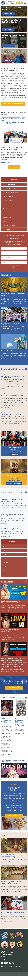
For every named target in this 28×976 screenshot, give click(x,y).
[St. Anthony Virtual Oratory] (19, 936)
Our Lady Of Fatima (7, 953)
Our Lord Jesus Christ (9, 188)
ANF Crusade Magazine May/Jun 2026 (6, 721)
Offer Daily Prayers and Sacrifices (13, 122)
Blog (4, 550)
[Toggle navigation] (25, 3)
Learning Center (6, 954)
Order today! (14, 816)
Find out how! (14, 688)
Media (3, 956)
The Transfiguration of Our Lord (12, 396)
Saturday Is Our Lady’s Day (11, 414)
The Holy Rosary (8, 196)
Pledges (5, 566)
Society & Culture (8, 200)
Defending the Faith (9, 205)
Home (3, 951)
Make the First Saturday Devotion (11, 124)
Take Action (5, 958)
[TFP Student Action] (12, 945)
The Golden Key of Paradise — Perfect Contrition (19, 722)
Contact (10, 966)
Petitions (5, 562)
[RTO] (5, 945)
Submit (14, 267)
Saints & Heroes (7, 217)
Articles (5, 546)
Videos (5, 575)
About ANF (4, 966)
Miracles (5, 213)
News (4, 554)
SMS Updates (14, 167)
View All (21, 369)
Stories (5, 571)
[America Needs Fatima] (5, 936)
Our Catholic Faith (8, 229)
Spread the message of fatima (13, 104)
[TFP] (12, 936)
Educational (6, 209)
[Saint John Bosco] (19, 945)
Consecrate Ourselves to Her (11, 117)
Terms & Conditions (6, 968)
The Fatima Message (9, 184)
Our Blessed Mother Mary (10, 192)
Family (5, 221)
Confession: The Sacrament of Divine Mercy (13, 376)
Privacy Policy (17, 966)
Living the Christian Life (9, 225)
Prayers (5, 558)
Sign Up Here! (5, 162)
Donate (19, 3)
